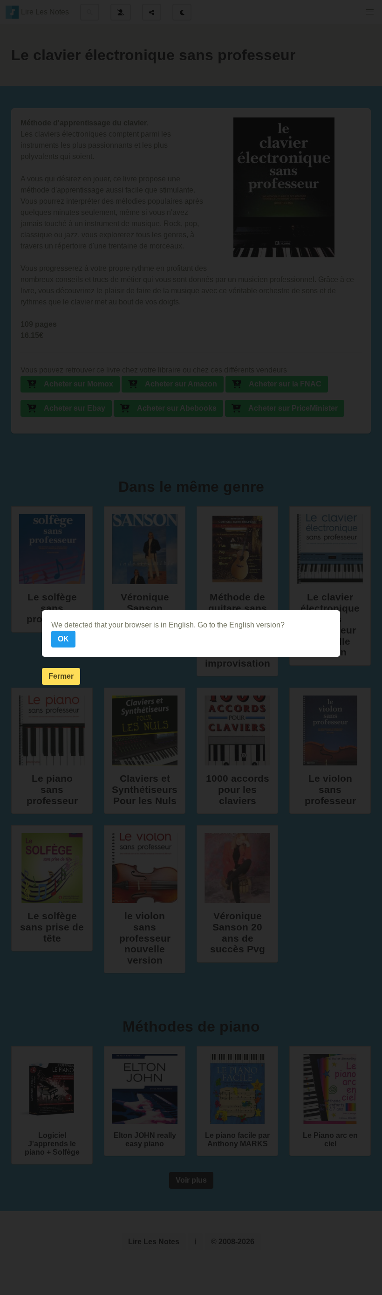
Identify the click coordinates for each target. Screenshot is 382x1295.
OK (63, 639)
